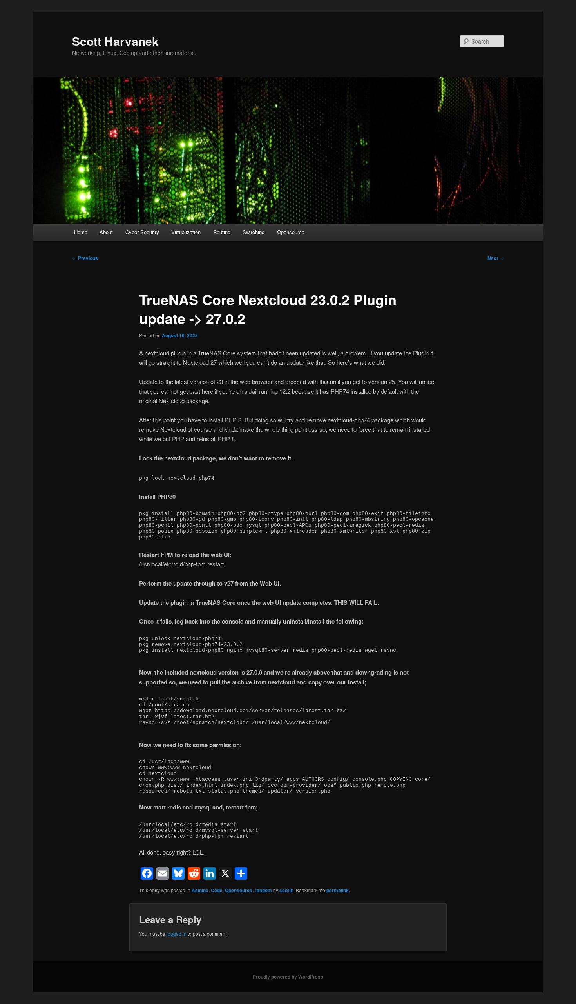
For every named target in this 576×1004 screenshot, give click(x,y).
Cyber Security (142, 232)
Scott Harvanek (115, 41)
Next (495, 258)
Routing (221, 232)
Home (80, 232)
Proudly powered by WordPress (288, 976)
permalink (337, 890)
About (106, 232)
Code (217, 890)
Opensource (290, 232)
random (263, 890)
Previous (85, 258)
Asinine (200, 890)
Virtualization (186, 232)
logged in (177, 933)
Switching (253, 232)
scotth (286, 890)
